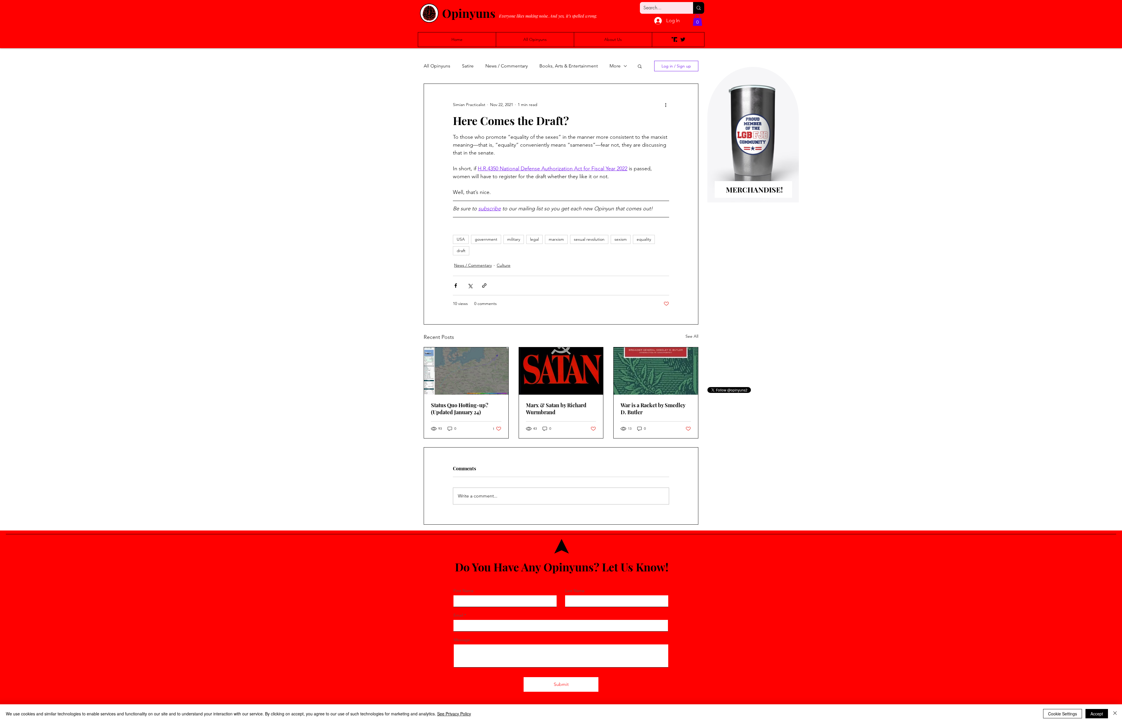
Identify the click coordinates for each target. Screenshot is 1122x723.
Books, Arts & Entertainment (568, 66)
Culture (503, 265)
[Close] (1114, 713)
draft (461, 250)
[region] (753, 144)
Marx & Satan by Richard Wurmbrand (556, 409)
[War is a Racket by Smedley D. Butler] (656, 371)
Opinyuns (468, 13)
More (615, 66)
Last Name (575, 591)
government (486, 239)
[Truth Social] (674, 39)
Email (458, 615)
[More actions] (665, 104)
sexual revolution (589, 239)
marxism (556, 239)
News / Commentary (506, 66)
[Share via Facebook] (455, 285)
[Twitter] (683, 39)
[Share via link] (484, 285)
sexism (620, 239)
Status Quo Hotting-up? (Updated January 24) (459, 409)
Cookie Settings (1062, 714)
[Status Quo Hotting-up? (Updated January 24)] (466, 371)
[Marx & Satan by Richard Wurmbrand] (561, 371)
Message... (464, 640)
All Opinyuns (437, 66)
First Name (463, 591)
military (513, 239)
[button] (697, 20)
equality (644, 239)
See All (691, 336)
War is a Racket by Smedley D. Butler (653, 409)
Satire (468, 66)
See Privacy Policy (454, 714)
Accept (1096, 714)
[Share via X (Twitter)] (470, 285)
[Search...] (698, 8)
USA (461, 239)
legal (534, 239)
